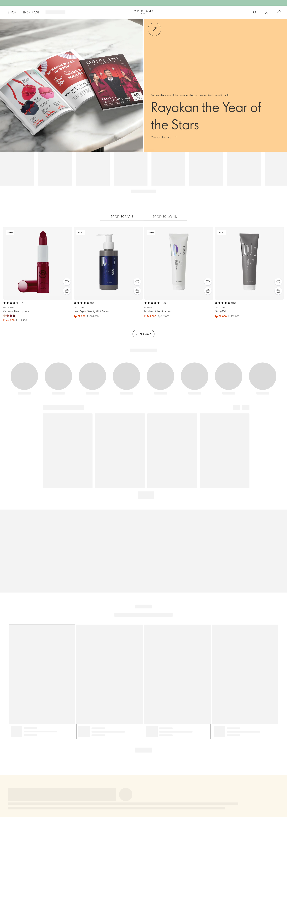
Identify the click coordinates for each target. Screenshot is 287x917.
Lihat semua (143, 333)
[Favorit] (67, 281)
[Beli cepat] (67, 291)
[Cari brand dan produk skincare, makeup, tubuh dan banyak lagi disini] (254, 12)
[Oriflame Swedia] (143, 12)
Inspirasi (31, 12)
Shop (12, 12)
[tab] (122, 217)
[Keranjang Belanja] (279, 12)
